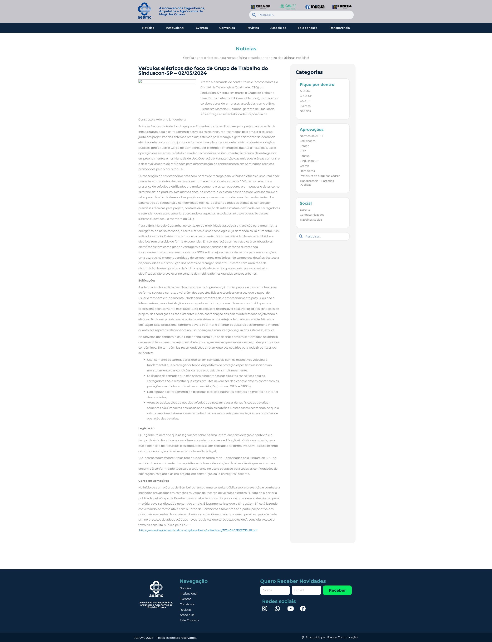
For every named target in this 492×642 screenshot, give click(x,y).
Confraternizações (312, 214)
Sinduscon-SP (309, 161)
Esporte (305, 209)
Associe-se (278, 28)
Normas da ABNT (311, 136)
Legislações (307, 141)
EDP (303, 151)
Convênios (227, 28)
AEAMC (305, 91)
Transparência (339, 28)
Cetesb (304, 166)
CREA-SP (306, 96)
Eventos (202, 28)
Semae (304, 146)
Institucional (175, 28)
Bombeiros (307, 171)
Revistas (253, 28)
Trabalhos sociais (311, 219)
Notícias (148, 28)
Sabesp (304, 156)
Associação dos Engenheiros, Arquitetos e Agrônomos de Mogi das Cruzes (182, 11)
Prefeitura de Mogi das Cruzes (320, 176)
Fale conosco (307, 28)
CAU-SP (305, 101)
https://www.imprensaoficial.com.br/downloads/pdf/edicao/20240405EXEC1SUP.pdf (198, 530)
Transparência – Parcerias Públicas (317, 182)
